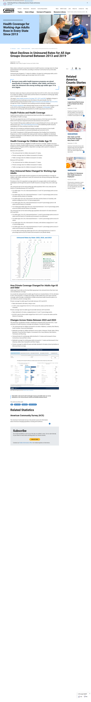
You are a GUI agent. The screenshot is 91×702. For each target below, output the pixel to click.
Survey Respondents (42, 8)
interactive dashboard (18, 105)
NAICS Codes (63, 8)
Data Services (17, 404)
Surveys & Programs (44, 12)
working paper (46, 107)
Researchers (26, 8)
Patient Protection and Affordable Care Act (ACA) (44, 101)
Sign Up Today (34, 439)
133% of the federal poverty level (29, 124)
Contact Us (81, 8)
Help (87, 8)
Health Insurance (32, 404)
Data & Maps (29, 12)
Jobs (69, 8)
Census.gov (14, 48)
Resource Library (60, 12)
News (57, 8)
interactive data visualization (28, 390)
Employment (24, 404)
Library (18, 48)
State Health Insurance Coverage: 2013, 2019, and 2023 (31, 98)
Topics (20, 12)
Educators (33, 8)
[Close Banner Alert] (87, 3)
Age (12, 404)
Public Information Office (26, 442)
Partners (20, 8)
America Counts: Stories (25, 48)
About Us (75, 8)
